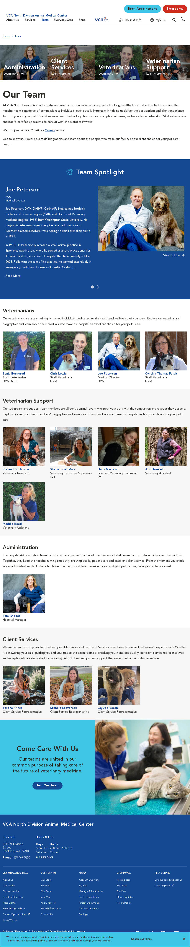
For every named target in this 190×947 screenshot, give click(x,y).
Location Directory (13, 897)
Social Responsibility (14, 908)
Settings (83, 914)
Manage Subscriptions (91, 891)
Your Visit (45, 897)
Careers (50, 130)
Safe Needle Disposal (167, 881)
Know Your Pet (48, 903)
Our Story (46, 880)
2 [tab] (97, 286)
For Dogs (122, 885)
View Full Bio (172, 255)
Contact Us (9, 885)
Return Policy (124, 903)
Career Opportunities (15, 915)
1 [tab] (92, 286)
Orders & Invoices (89, 908)
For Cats (121, 891)
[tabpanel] (95, 232)
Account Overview (89, 880)
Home (6, 36)
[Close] (184, 939)
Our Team (46, 891)
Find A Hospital (11, 891)
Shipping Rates (125, 897)
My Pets (83, 885)
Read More (13, 276)
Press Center (9, 903)
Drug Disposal (164, 886)
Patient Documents (89, 903)
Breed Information (51, 908)
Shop (82, 20)
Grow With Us (10, 920)
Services (30, 20)
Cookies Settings (141, 939)
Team (45, 20)
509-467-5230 (21, 857)
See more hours (44, 857)
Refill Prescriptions (89, 897)
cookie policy (38, 941)
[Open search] (175, 20)
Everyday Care (63, 20)
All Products (123, 880)
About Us (12, 20)
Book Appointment (142, 8)
